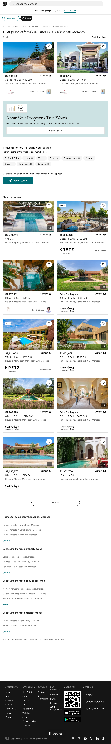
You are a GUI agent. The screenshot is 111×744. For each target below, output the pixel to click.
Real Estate (7, 26)
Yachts (25, 700)
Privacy (9, 717)
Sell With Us (55, 694)
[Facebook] (79, 738)
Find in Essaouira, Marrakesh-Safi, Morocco (33, 639)
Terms (8, 713)
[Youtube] (85, 738)
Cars (24, 696)
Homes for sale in (21, 525)
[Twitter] (91, 738)
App (7, 696)
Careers (9, 704)
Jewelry (26, 717)
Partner (53, 699)
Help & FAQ (10, 708)
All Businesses (43, 697)
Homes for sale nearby (26, 516)
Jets (24, 704)
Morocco (18, 26)
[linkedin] (97, 738)
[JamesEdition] (4, 4)
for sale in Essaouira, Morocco (20, 557)
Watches (26, 713)
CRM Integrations (56, 708)
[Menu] (107, 4)
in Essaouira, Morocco (24, 593)
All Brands (42, 692)
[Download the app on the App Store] (72, 712)
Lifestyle (26, 725)
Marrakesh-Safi (31, 26)
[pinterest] (103, 738)
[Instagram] (73, 738)
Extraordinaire (29, 721)
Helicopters (27, 708)
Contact (9, 700)
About (8, 692)
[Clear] (100, 3)
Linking (53, 703)
